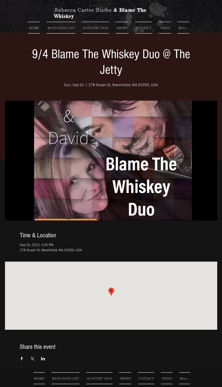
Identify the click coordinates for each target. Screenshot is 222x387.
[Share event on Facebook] (22, 358)
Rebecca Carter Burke (83, 10)
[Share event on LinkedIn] (43, 358)
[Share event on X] (32, 358)
